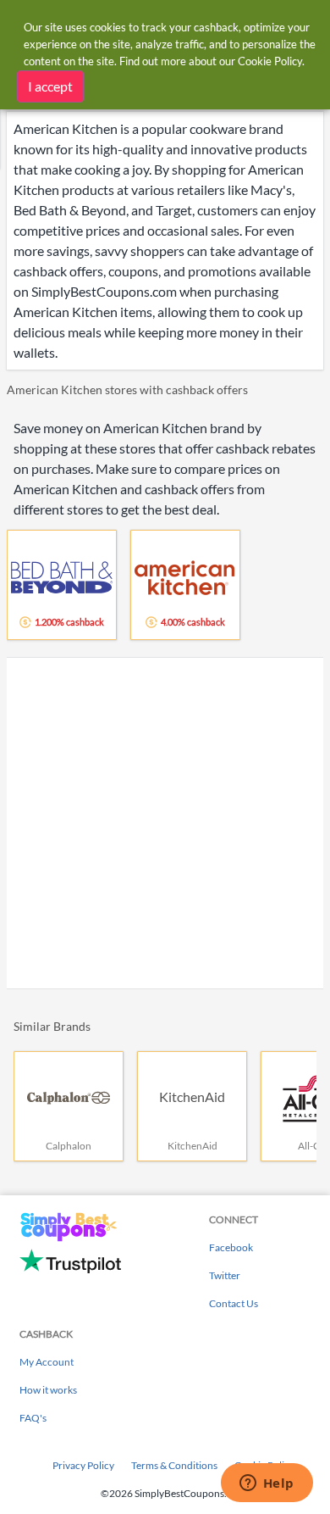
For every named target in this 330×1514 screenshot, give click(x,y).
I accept (50, 86)
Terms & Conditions (174, 1465)
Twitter (224, 1275)
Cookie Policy (270, 61)
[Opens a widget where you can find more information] (266, 1484)
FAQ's (33, 1417)
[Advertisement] (165, 823)
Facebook (231, 1247)
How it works (48, 1389)
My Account (46, 1361)
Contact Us (233, 1303)
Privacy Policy (83, 1465)
